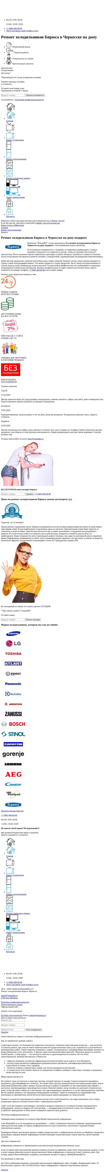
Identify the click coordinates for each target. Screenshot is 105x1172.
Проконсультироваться (35, 95)
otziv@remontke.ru (35, 439)
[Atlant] (13, 668)
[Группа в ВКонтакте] (3, 15)
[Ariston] (13, 708)
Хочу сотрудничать (33, 1030)
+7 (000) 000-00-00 (14, 28)
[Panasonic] (13, 688)
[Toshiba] (13, 658)
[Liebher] (13, 768)
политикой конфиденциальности (29, 100)
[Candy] (13, 788)
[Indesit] (13, 678)
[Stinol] (13, 738)
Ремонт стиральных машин (18, 178)
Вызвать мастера (33, 620)
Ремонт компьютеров (15, 197)
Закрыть (4, 1032)
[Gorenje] (13, 758)
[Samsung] (13, 637)
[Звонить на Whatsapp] (8, 15)
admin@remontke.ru (9, 995)
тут (70, 499)
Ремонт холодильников (16, 159)
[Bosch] (13, 728)
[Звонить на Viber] (13, 15)
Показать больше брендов (12, 811)
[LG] (13, 647)
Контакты (10, 216)
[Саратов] (13, 748)
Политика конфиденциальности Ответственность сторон (15, 1003)
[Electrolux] (13, 698)
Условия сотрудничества (11, 1015)
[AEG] (13, 778)
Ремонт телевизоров (15, 140)
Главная (9, 121)
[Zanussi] (13, 718)
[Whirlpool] (13, 798)
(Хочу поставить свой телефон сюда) (22, 31)
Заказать (29, 494)
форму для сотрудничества (48, 223)
